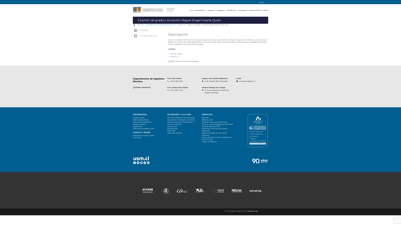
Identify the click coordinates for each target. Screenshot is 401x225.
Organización (137, 126)
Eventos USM (172, 129)
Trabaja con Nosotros (209, 142)
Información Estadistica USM (143, 129)
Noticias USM (172, 126)
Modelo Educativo (139, 124)
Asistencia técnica (255, 10)
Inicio (192, 10)
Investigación (243, 10)
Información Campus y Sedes (143, 135)
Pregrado (210, 10)
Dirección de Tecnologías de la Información (217, 124)
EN (263, 2)
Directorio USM (207, 140)
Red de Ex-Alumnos (174, 124)
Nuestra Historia (139, 118)
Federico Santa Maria (140, 120)
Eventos (180, 25)
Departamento (200, 10)
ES (260, 2)
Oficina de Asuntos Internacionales (180, 122)
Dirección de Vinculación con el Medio (181, 120)
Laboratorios (231, 10)
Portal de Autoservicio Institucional (214, 122)
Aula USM (205, 118)
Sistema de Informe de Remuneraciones (217, 137)
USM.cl (139, 25)
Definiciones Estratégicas (142, 122)
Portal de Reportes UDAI (211, 126)
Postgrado (220, 10)
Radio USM (171, 131)
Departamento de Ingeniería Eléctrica (159, 25)
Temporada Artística (174, 133)
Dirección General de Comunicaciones (181, 118)
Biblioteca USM (207, 120)
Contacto (265, 10)
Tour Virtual (137, 138)
